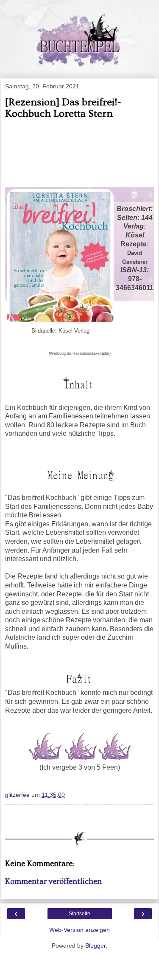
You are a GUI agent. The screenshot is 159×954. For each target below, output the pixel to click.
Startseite (79, 914)
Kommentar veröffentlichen (53, 881)
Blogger (95, 945)
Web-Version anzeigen (79, 929)
